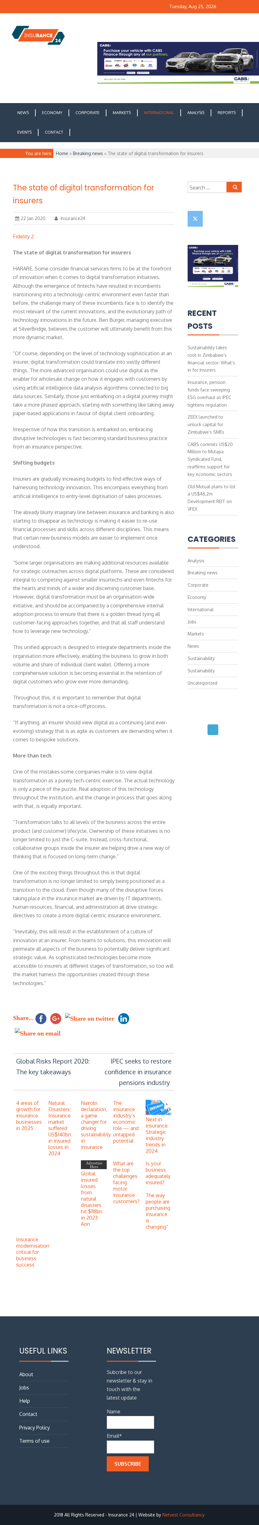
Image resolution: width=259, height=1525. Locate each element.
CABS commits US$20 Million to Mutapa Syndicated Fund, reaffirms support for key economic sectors (210, 459)
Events (24, 132)
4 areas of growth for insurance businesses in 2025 (29, 1115)
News (23, 112)
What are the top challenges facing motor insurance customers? (126, 1182)
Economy (52, 112)
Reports (227, 112)
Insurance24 (72, 218)
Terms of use (34, 1441)
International (159, 112)
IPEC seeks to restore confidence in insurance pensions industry (138, 1072)
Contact (54, 132)
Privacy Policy (34, 1427)
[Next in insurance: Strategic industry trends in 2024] (159, 1113)
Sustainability (201, 658)
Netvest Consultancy (183, 1514)
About (26, 1374)
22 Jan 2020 (33, 218)
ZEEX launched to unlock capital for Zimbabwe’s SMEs (206, 424)
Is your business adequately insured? (158, 1173)
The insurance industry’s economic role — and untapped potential (126, 1122)
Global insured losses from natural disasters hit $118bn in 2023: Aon (91, 1198)
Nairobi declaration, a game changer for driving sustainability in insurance (96, 1125)
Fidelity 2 (23, 236)
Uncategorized (202, 683)
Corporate (87, 112)
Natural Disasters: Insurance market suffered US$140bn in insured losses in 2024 (59, 1128)
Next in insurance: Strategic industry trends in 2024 (157, 1135)
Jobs (192, 621)
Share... (23, 1017)
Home (62, 153)
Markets (122, 112)
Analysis (195, 112)
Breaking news (88, 153)
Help (24, 1401)
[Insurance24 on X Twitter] (195, 219)
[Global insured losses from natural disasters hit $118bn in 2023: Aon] (94, 1167)
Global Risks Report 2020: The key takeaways (53, 1066)
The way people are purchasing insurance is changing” (158, 1211)
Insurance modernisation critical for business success (32, 1252)
